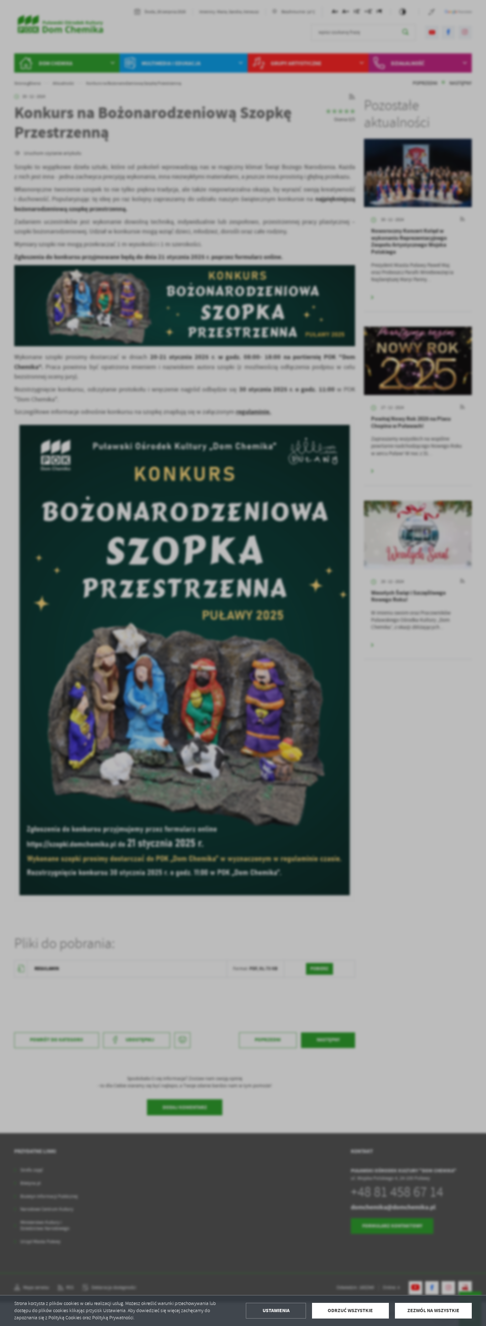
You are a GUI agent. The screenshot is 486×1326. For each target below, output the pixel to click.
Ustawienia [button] (276, 1310)
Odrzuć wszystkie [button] (350, 1310)
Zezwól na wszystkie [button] (433, 1310)
